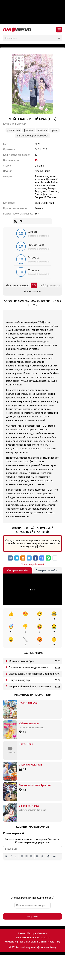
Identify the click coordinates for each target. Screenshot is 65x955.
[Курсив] (11, 856)
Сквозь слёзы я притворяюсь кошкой (31, 673)
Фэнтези (28, 130)
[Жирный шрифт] (6, 856)
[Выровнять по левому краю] (21, 856)
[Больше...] (54, 856)
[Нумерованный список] (42, 856)
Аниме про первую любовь (32, 135)
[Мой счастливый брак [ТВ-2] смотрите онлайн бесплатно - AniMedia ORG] (41, 558)
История (42, 130)
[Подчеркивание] (15, 856)
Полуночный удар (19, 680)
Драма (54, 130)
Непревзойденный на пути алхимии (30, 686)
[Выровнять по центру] (26, 856)
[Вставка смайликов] (48, 856)
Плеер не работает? (32, 564)
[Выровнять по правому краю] (31, 856)
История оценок (32, 291)
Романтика (13, 130)
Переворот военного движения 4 (28, 667)
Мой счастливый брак (21, 661)
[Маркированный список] (37, 856)
